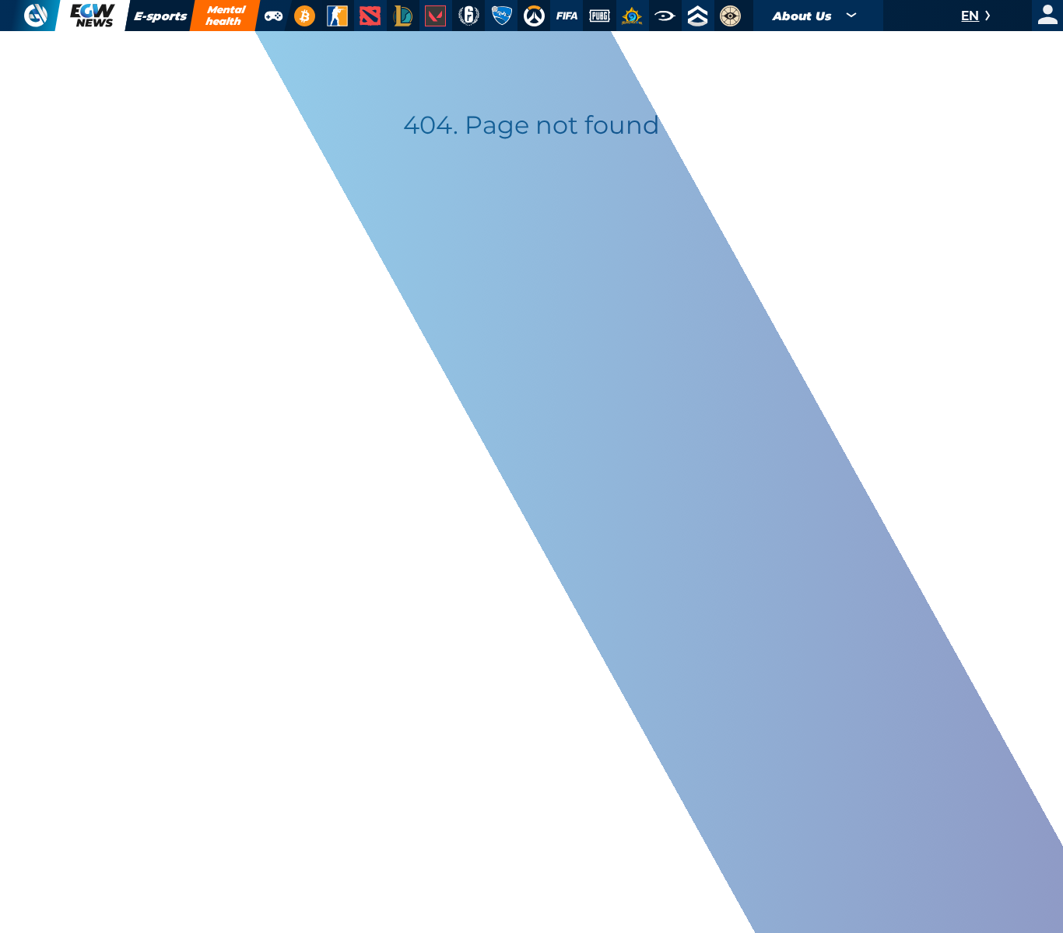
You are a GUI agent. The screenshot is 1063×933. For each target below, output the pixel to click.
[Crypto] (302, 15)
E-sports (160, 16)
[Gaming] (273, 15)
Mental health (225, 15)
